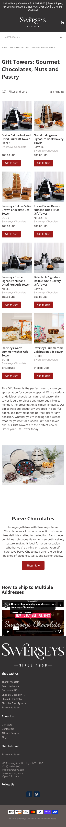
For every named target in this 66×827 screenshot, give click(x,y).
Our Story (7, 724)
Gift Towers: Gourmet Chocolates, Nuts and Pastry (32, 47)
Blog (4, 737)
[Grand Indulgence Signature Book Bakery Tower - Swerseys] (49, 116)
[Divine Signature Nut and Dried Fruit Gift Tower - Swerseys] (17, 258)
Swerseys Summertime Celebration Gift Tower (48, 350)
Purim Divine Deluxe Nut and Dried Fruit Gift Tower (47, 209)
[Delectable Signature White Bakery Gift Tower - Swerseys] (49, 258)
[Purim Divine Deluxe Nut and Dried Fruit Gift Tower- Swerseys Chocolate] (49, 187)
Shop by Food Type (12, 703)
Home (4, 47)
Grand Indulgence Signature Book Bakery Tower (48, 139)
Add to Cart (11, 163)
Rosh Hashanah (10, 686)
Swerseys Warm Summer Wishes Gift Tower (15, 351)
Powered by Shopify (47, 818)
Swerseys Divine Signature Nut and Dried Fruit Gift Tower (16, 280)
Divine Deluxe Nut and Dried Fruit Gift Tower (16, 137)
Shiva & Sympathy (12, 699)
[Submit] (61, 37)
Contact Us (8, 728)
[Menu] (8, 22)
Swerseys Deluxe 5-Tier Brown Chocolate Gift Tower (16, 209)
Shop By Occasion (12, 694)
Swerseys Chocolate (14, 146)
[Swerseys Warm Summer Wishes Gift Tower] (17, 328)
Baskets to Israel (11, 707)
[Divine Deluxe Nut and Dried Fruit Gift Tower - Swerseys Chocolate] (17, 116)
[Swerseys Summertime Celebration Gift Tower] (49, 328)
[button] (14, 92)
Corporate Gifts (10, 690)
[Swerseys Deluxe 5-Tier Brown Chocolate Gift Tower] (17, 187)
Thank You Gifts (10, 681)
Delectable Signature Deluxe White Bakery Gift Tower (47, 280)
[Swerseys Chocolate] (33, 22)
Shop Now (33, 565)
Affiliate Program (11, 733)
